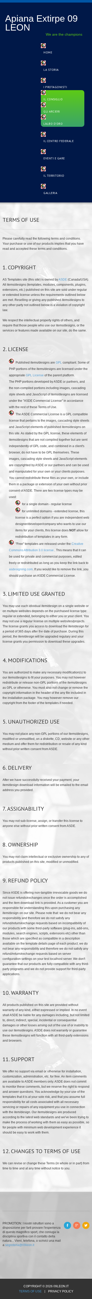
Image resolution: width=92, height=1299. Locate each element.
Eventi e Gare (54, 158)
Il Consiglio (53, 99)
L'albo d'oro (53, 124)
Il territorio (53, 175)
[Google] (76, 1225)
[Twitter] (85, 1225)
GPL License (35, 375)
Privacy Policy (60, 1291)
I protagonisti (55, 87)
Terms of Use (30, 1291)
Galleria (50, 193)
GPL (59, 362)
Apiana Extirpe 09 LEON (41, 22)
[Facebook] (67, 1225)
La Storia (51, 70)
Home (47, 52)
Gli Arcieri (51, 111)
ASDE (63, 279)
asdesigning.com (21, 569)
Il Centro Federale (58, 141)
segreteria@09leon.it (19, 1245)
